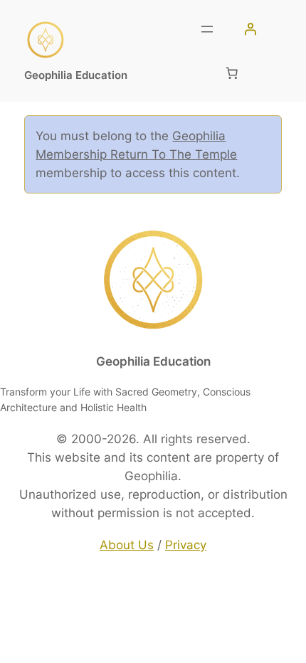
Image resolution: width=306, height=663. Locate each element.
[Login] (250, 29)
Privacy (185, 545)
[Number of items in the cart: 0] (231, 72)
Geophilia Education (75, 75)
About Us (127, 545)
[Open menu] (207, 29)
